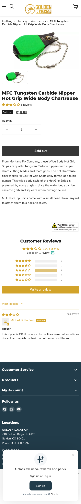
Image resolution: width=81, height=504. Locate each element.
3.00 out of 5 (51, 249)
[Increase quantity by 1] (36, 130)
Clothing (7, 21)
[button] (11, 105)
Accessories (38, 21)
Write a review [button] (40, 289)
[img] (10, 315)
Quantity (7, 120)
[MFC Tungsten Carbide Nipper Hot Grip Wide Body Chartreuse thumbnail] (15, 77)
